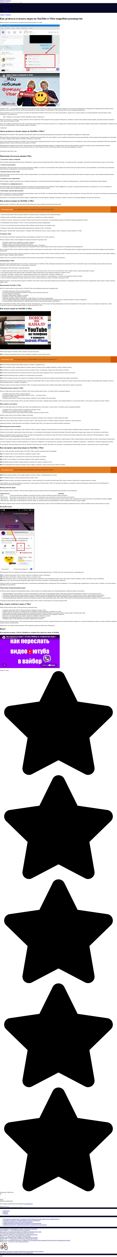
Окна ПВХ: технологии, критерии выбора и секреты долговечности (21, 1220)
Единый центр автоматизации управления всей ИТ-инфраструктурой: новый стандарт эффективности (31, 1219)
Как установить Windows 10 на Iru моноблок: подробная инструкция (18, 1234)
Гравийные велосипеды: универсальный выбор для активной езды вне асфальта (25, 1224)
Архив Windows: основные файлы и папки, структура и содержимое (18, 1229)
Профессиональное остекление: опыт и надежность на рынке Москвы (22, 1223)
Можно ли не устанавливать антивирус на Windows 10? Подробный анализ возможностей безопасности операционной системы (35, 1240)
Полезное (5, 9)
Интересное (6, 10)
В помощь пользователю (6, 3)
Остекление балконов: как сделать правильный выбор (18, 1222)
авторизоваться (28, 1203)
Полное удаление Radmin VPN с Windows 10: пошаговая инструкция (18, 1237)
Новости (5, 12)
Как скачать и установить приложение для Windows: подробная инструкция (20, 1231)
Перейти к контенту (5, 0)
